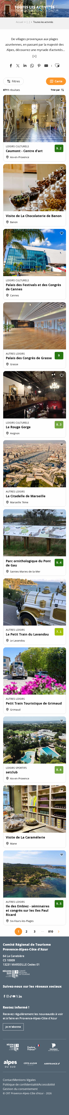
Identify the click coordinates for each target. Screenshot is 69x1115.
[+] (34, 56)
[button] (39, 8)
